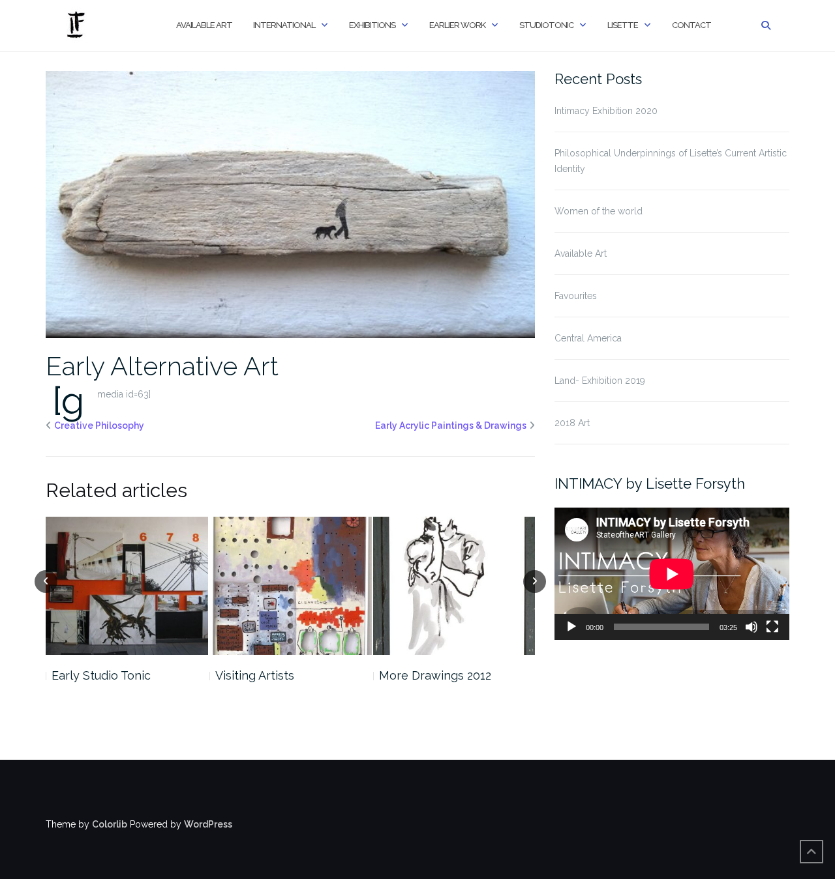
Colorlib (109, 824)
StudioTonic (546, 25)
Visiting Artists (254, 675)
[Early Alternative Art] (290, 204)
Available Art (204, 25)
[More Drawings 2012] (454, 585)
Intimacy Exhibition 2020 (606, 111)
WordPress (208, 824)
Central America (588, 338)
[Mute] (751, 626)
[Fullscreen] (772, 626)
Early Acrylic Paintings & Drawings (450, 425)
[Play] (571, 626)
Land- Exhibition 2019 (599, 380)
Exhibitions (372, 25)
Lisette (622, 25)
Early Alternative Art (162, 366)
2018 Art (572, 423)
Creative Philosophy (99, 425)
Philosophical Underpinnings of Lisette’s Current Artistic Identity (670, 161)
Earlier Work (457, 25)
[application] (671, 574)
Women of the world (598, 211)
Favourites (575, 296)
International (284, 25)
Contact (691, 25)
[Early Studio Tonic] (127, 585)
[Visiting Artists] (290, 585)
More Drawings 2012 (435, 675)
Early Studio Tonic (101, 675)
